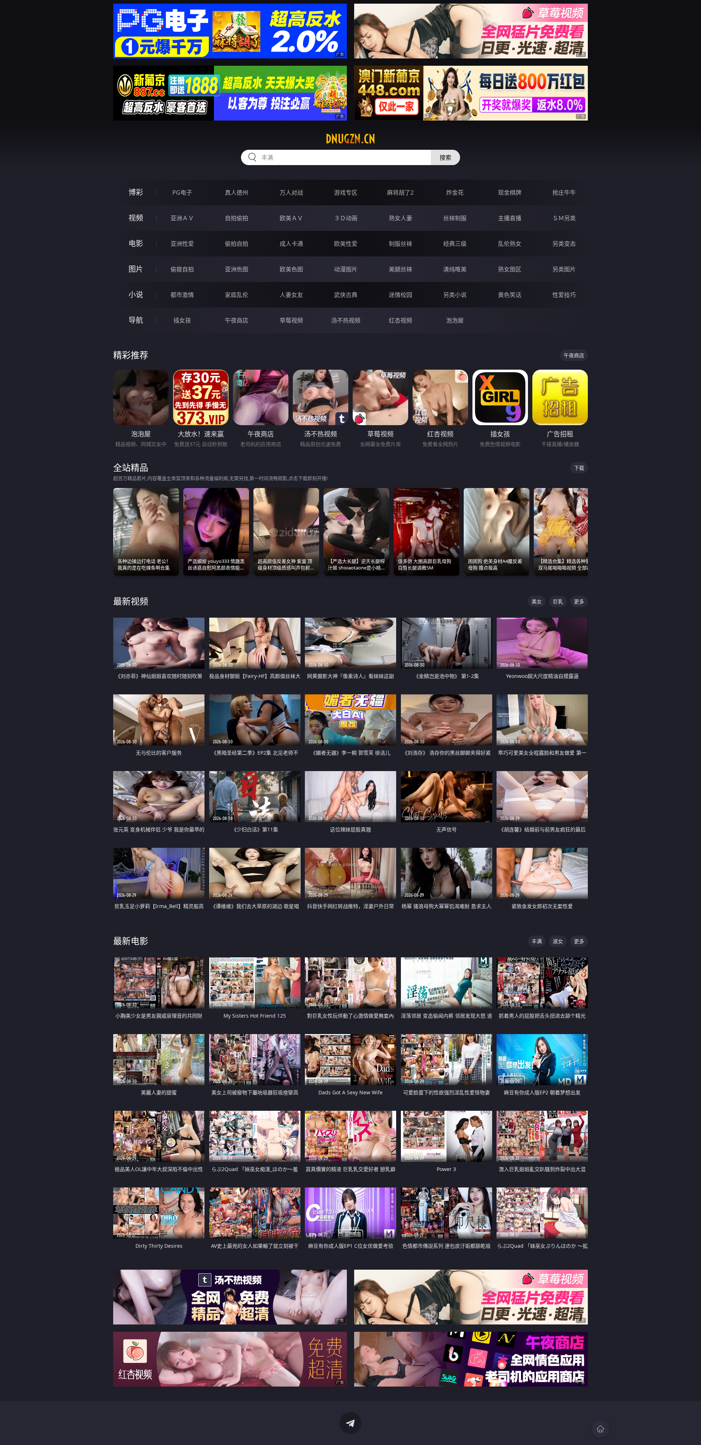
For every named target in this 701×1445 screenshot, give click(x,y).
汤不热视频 (345, 320)
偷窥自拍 (182, 269)
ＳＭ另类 (564, 218)
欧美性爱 (345, 244)
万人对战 (291, 192)
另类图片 (564, 269)
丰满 (537, 941)
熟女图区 (509, 269)
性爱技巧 (564, 295)
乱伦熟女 (509, 244)
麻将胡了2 (400, 192)
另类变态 (564, 244)
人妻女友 (291, 295)
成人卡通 (291, 244)
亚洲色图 (236, 269)
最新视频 (130, 601)
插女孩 (182, 320)
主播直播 (509, 218)
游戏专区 (345, 192)
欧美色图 (291, 269)
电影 (136, 243)
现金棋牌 (509, 192)
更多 (579, 601)
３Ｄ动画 (345, 218)
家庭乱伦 (236, 295)
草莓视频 (291, 320)
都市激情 (182, 295)
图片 (136, 269)
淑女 (558, 941)
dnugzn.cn (350, 138)
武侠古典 (345, 295)
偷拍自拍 (236, 244)
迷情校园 (400, 295)
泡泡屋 (455, 320)
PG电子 (182, 192)
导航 (136, 320)
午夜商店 (236, 320)
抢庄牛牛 (564, 192)
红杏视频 (400, 320)
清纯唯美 (455, 269)
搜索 (445, 157)
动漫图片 (345, 269)
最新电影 (130, 941)
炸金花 (455, 192)
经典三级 (455, 244)
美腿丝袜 (400, 269)
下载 (579, 467)
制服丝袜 (400, 244)
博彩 (136, 192)
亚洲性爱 (182, 244)
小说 (136, 295)
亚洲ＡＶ (182, 218)
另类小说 (455, 295)
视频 (136, 218)
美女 (537, 601)
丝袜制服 (455, 218)
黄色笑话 (509, 295)
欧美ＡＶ (291, 218)
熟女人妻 (400, 218)
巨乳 (558, 601)
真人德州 (236, 192)
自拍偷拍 (236, 218)
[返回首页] (600, 1429)
